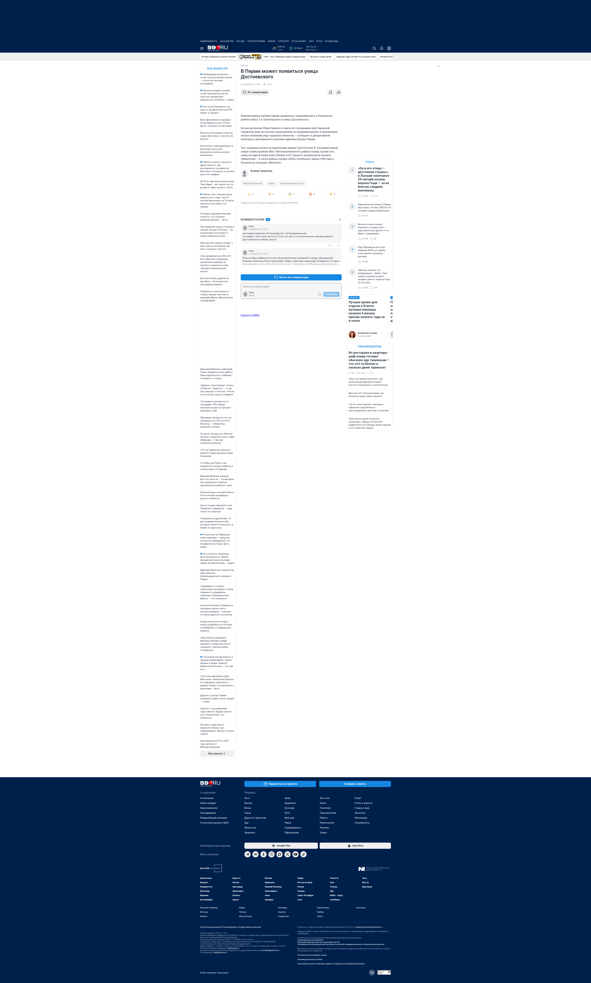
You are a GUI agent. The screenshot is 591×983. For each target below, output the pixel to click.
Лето (287, 813)
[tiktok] (303, 854)
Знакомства (227, 41)
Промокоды (331, 41)
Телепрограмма (256, 41)
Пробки (296, 48)
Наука (288, 822)
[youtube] (295, 854)
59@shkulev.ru (233, 948)
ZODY (311, 41)
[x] (287, 854)
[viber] (271, 854)
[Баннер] (250, 56)
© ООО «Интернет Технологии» (214, 973)
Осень (323, 803)
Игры (319, 41)
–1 (338, 270)
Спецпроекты (362, 822)
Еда (246, 822)
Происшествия (328, 813)
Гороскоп (283, 41)
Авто (247, 798)
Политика (325, 808)
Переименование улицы (292, 183)
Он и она (324, 798)
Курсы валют (298, 41)
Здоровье (249, 832)
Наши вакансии (208, 808)
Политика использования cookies (312, 955)
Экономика (361, 817)
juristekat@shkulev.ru (270, 950)
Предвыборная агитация (213, 817)
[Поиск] (374, 48)
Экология (360, 813)
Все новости (217, 68)
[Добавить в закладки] (331, 92)
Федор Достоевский (252, 183)
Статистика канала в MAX (214, 822)
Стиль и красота (363, 803)
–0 (338, 245)
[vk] (255, 854)
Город (247, 813)
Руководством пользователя (310, 940)
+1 (329, 270)
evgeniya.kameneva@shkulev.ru (369, 927)
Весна (247, 808)
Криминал (290, 803)
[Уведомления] (381, 48)
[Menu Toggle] (202, 48)
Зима (287, 798)
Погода (240, 41)
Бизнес (248, 803)
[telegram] (247, 854)
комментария (257, 92)
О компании (206, 798)
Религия (324, 827)
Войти (251, 295)
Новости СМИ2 (250, 315)
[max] (279, 854)
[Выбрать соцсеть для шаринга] (339, 92)
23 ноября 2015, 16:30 (250, 84)
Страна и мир (362, 808)
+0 (329, 245)
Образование (292, 832)
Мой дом (289, 817)
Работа (323, 817)
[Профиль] (389, 48)
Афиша (271, 41)
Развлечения (327, 822)
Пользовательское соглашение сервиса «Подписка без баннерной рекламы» (331, 964)
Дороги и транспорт (255, 817)
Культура (289, 808)
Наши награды (208, 803)
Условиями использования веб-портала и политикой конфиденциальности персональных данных (340, 944)
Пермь (271, 183)
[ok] (263, 854)
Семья (323, 832)
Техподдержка (208, 813)
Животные (250, 827)
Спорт (358, 798)
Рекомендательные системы (309, 959)
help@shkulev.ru (220, 952)
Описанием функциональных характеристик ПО (318, 942)
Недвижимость (209, 41)
